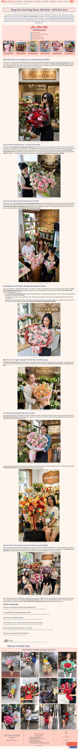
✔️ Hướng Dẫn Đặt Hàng (34, 740)
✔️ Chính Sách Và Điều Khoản (35, 741)
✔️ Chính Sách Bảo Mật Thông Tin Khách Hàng (39, 743)
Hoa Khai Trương (28, 1)
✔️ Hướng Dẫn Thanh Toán (34, 737)
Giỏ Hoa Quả (53, 1)
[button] (19, 1)
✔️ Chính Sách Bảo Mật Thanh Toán (36, 738)
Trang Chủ (5, 3)
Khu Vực (10, 3)
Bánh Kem (59, 1)
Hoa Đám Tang (37, 1)
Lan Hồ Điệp (45, 1)
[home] (7, 1)
